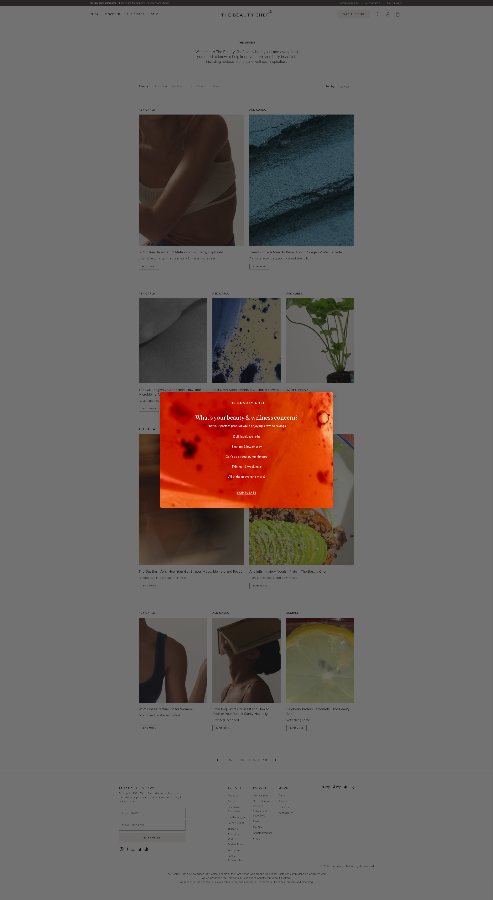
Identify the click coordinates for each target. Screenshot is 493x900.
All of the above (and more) (246, 476)
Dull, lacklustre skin (246, 436)
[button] (246, 492)
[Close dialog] (329, 396)
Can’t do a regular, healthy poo (246, 456)
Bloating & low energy (246, 446)
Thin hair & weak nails (247, 466)
